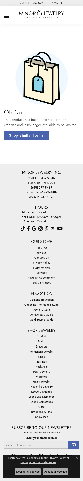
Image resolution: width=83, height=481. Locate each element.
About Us (42, 247)
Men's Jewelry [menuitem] (41, 381)
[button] (24, 3)
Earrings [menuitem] (41, 361)
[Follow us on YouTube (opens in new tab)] (60, 228)
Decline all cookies (28, 471)
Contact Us (41, 257)
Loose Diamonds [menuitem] (41, 391)
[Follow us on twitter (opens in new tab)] (52, 228)
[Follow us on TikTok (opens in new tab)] (23, 228)
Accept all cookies (55, 471)
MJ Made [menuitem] (41, 336)
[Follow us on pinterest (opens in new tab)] (46, 228)
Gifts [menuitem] (41, 407)
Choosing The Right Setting (41, 304)
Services (41, 272)
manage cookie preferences (38, 462)
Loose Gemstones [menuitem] (41, 402)
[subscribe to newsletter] (73, 445)
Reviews (41, 252)
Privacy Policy (41, 262)
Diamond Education (41, 299)
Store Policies (41, 267)
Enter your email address (41, 438)
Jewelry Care (41, 309)
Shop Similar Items (26, 135)
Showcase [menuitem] (41, 417)
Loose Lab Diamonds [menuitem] (42, 396)
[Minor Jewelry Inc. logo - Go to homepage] (41, 14)
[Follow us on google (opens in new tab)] (34, 228)
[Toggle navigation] (6, 15)
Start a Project (42, 282)
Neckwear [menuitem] (41, 366)
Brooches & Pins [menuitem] (41, 412)
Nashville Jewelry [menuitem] (42, 386)
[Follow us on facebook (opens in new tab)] (28, 228)
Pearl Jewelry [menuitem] (41, 371)
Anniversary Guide (41, 314)
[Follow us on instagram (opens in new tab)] (40, 228)
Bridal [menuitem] (41, 341)
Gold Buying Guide (41, 319)
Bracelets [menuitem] (41, 346)
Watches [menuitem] (41, 376)
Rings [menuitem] (41, 356)
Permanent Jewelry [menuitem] (41, 351)
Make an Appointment (41, 277)
